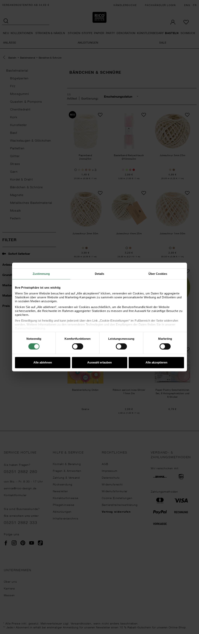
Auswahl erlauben (99, 362)
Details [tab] (99, 273)
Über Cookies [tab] (157, 273)
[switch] (77, 346)
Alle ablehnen (42, 362)
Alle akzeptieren (156, 362)
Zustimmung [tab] (41, 273)
